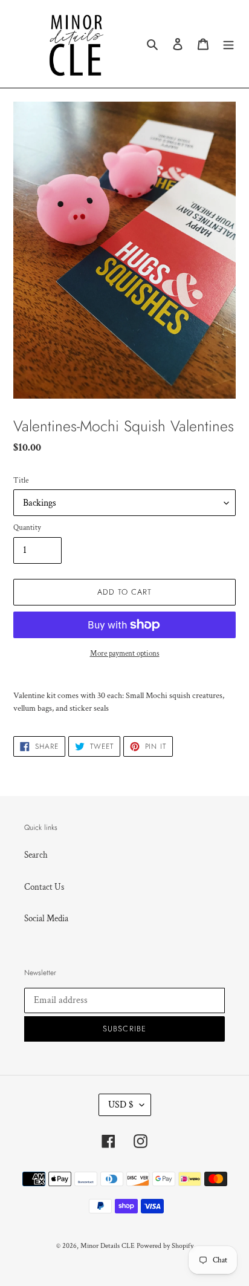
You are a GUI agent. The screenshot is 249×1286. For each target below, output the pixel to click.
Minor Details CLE (107, 1245)
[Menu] (228, 44)
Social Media (46, 918)
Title (20, 480)
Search (36, 855)
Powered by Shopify (165, 1245)
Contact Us (44, 887)
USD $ (121, 1104)
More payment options (125, 653)
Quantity (27, 528)
